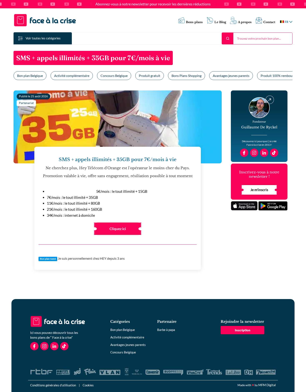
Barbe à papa (166, 330)
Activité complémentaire (71, 76)
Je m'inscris (259, 190)
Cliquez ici (117, 229)
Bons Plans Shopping (187, 76)
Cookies (88, 385)
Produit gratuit (149, 76)
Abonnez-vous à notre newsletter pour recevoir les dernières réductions (153, 4)
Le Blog (220, 22)
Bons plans (194, 22)
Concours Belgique (114, 76)
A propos (245, 22)
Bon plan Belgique (30, 76)
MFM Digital (267, 385)
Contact (269, 22)
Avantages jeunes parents (231, 76)
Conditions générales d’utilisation (53, 385)
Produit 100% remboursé (279, 76)
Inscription (242, 330)
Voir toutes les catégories (43, 38)
